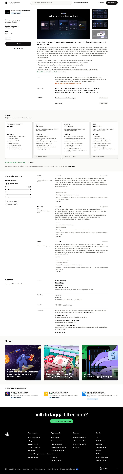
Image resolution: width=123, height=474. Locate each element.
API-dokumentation (79, 441)
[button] (23, 395)
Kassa (57, 88)
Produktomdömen (56, 444)
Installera (18, 44)
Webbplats (58, 297)
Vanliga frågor (59, 283)
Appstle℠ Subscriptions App (95, 392)
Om (97, 437)
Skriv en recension (12, 201)
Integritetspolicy (60, 280)
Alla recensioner (11, 204)
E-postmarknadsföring (58, 450)
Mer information (60, 332)
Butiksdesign (32, 450)
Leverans (54, 457)
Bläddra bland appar (80, 2)
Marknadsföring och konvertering (38, 454)
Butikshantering (33, 457)
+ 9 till (100, 34)
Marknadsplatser (56, 441)
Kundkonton (63, 88)
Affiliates (99, 454)
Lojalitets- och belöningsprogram (65, 98)
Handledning (59, 285)
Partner (98, 450)
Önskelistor (59, 103)
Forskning (76, 447)
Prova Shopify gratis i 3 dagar (61, 421)
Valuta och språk (56, 460)
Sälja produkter (33, 444)
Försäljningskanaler (34, 437)
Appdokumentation (61, 287)
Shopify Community (79, 444)
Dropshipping (55, 437)
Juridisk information (102, 457)
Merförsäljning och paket (59, 447)
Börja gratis (112, 2)
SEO (52, 454)
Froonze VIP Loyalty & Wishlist (19, 392)
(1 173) (10, 33)
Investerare (99, 444)
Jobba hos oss (100, 441)
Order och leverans (34, 447)
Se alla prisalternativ (69, 166)
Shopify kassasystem (75, 88)
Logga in (101, 2)
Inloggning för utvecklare (13, 469)
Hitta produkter (33, 441)
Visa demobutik (18, 48)
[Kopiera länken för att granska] (42, 176)
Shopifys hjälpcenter (79, 437)
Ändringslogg (67, 305)
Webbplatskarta (53, 469)
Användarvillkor (28, 469)
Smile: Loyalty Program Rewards (58, 392)
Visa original (61, 72)
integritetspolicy (88, 312)
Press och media (101, 447)
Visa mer (58, 201)
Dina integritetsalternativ (68, 469)
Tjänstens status (101, 460)
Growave (8, 39)
